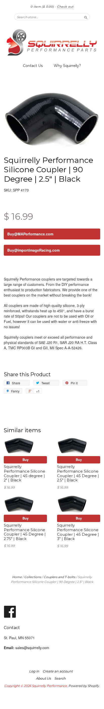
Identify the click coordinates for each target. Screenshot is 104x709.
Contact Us (33, 65)
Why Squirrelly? (67, 65)
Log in (34, 671)
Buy (25, 459)
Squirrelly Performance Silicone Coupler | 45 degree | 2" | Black (24, 473)
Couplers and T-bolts (59, 577)
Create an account (58, 671)
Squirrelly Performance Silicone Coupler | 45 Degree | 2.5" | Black (78, 473)
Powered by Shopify (83, 686)
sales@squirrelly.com (32, 647)
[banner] (52, 42)
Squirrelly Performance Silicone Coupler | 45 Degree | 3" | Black (78, 532)
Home (17, 577)
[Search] (85, 16)
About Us (43, 678)
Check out (65, 6)
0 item (42, 6)
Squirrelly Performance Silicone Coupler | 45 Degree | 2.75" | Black (25, 532)
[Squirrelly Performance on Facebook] (10, 611)
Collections (32, 577)
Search (60, 678)
